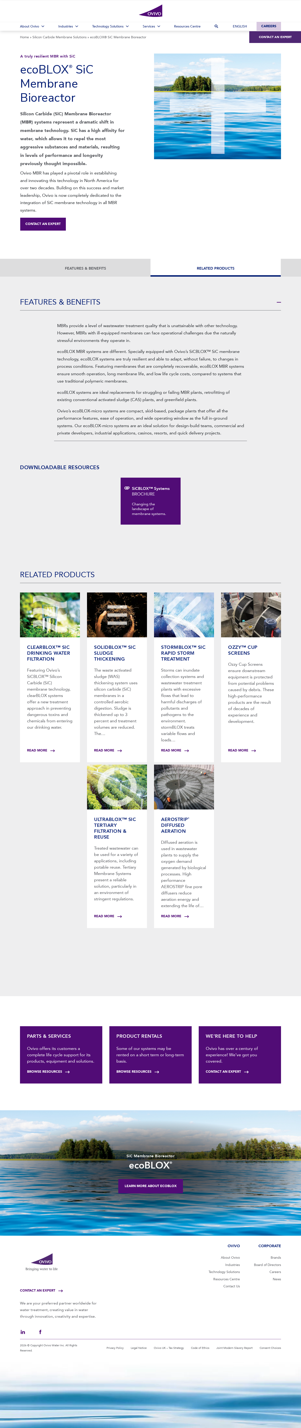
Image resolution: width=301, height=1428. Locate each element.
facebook (40, 1332)
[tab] (150, 302)
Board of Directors (267, 1265)
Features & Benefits (85, 268)
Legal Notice (139, 1348)
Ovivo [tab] (234, 1246)
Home (24, 37)
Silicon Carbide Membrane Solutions (59, 37)
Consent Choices (270, 1348)
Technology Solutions (224, 1272)
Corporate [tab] (269, 1246)
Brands (276, 1258)
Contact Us (231, 1286)
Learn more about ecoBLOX (151, 1186)
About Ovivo (230, 1258)
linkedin (23, 1332)
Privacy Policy (115, 1348)
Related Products (215, 268)
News (277, 1279)
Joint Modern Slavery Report (234, 1348)
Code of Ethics (200, 1348)
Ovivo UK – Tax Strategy (169, 1348)
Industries (232, 1265)
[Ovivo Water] (150, 11)
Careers (268, 26)
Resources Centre (226, 1279)
